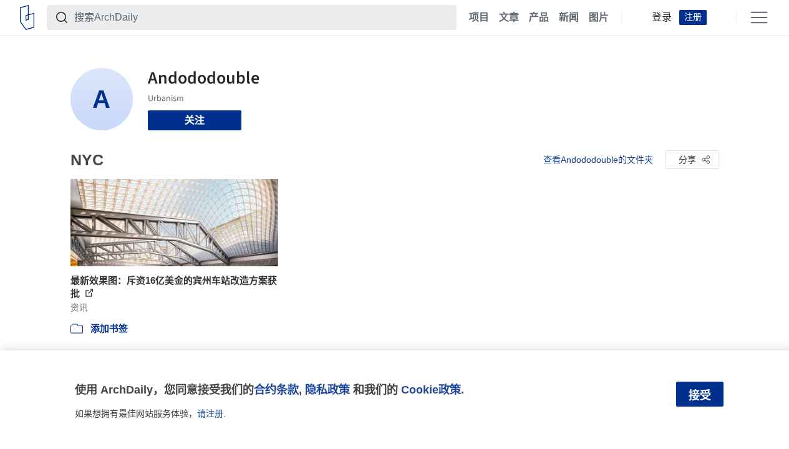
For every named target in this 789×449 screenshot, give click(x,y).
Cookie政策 (431, 389)
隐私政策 (327, 389)
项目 (479, 17)
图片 (599, 17)
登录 (662, 17)
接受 (700, 395)
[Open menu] (759, 17)
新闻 (569, 17)
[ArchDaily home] (27, 17)
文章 (509, 17)
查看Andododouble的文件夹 (598, 159)
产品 (539, 17)
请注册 (210, 413)
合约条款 (276, 389)
